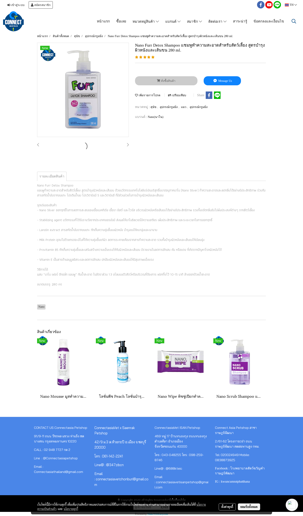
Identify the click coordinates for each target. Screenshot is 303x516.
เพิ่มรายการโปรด (149, 95)
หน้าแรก (103, 21)
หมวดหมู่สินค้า (144, 21)
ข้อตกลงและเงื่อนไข (269, 21)
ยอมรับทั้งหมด (249, 507)
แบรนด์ (171, 21)
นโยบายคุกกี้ (71, 509)
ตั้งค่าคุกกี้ (227, 507)
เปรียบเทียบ (178, 95)
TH (291, 4)
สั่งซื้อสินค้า (167, 80)
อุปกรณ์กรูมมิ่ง (169, 107)
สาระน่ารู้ (240, 21)
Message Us (224, 80)
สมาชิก (193, 21)
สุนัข (153, 107)
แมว (184, 107)
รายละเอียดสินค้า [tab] (51, 176)
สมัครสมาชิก (41, 5)
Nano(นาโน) (155, 116)
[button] (293, 21)
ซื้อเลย (121, 21)
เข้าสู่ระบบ (17, 5)
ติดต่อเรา (215, 21)
